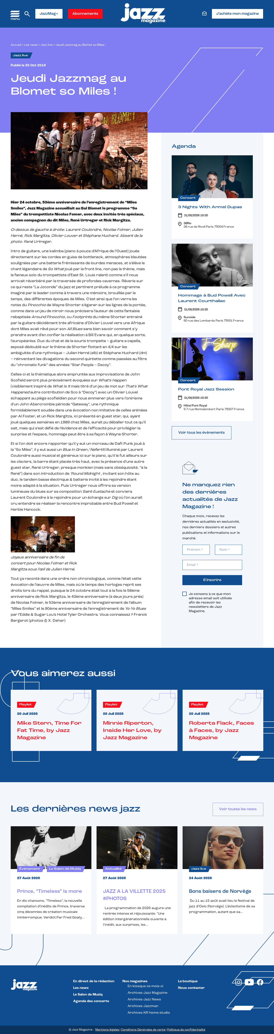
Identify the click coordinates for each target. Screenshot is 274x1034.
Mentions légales (107, 1029)
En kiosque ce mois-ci (145, 986)
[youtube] (249, 984)
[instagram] (238, 984)
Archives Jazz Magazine (147, 993)
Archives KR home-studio (149, 1013)
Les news (31, 45)
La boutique (188, 981)
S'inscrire (212, 580)
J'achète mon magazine (237, 14)
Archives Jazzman (143, 1006)
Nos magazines (134, 981)
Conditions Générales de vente (143, 1029)
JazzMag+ (49, 14)
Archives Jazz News (144, 999)
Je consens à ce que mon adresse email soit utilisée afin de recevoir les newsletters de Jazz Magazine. (210, 602)
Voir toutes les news (238, 809)
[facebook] (260, 984)
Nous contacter (191, 988)
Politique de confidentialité (186, 1029)
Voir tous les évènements (201, 433)
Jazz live (47, 45)
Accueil (16, 45)
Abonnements (85, 14)
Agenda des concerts (91, 1001)
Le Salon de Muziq (88, 994)
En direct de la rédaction (93, 981)
